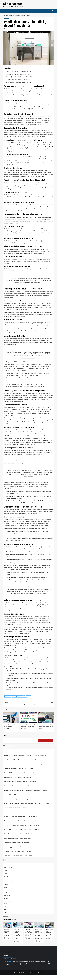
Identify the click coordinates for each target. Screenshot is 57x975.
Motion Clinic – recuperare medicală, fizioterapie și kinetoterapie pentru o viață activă (25, 755)
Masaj (5, 887)
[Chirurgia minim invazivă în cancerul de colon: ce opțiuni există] (46, 717)
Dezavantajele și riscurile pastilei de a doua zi (18, 79)
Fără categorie (7, 879)
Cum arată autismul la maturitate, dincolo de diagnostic (17, 777)
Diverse (6, 876)
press (6, 937)
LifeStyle (6, 884)
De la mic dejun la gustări (10, 794)
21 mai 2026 (38, 941)
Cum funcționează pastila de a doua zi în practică (19, 77)
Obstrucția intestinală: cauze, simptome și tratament (9, 726)
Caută (5, 735)
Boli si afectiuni (8, 867)
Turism (5, 912)
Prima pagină (5, 15)
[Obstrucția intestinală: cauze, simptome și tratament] (11, 717)
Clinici (5, 870)
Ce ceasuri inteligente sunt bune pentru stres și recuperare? (19, 772)
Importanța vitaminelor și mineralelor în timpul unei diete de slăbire (20, 816)
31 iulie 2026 (11, 730)
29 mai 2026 (28, 730)
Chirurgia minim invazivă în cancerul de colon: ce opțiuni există (46, 726)
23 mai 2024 (14, 28)
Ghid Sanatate (6, 952)
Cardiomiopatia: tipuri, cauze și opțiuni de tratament (16, 842)
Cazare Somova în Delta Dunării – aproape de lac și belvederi (18, 855)
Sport (5, 903)
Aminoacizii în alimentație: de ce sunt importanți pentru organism (20, 781)
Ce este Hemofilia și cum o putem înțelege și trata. (17, 695)
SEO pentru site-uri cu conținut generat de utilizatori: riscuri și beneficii (21, 829)
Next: (41, 703)
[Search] (52, 11)
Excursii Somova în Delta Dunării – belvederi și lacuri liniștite (18, 851)
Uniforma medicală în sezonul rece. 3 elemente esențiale (17, 838)
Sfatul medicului (8, 901)
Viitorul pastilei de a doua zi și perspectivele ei (18, 82)
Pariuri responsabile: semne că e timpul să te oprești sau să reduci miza (21, 820)
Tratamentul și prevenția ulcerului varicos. (15, 697)
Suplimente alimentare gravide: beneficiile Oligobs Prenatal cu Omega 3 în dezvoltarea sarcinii (27, 803)
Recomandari (6, 18)
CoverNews (33, 972)
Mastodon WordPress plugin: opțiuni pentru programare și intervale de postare (23, 799)
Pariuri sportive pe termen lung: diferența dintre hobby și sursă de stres (21, 825)
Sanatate (6, 898)
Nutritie (6, 892)
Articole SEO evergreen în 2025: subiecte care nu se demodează (19, 812)
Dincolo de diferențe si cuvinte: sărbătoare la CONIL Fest (18, 833)
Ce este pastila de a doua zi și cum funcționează (18, 71)
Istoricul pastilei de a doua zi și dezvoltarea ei (18, 74)
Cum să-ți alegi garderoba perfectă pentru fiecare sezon (17, 847)
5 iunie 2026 (17, 941)
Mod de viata (7, 890)
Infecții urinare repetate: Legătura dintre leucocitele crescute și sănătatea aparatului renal (26, 764)
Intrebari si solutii (8, 881)
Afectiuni (6, 865)
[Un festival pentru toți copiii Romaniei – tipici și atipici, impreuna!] (28, 717)
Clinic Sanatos (13, 3)
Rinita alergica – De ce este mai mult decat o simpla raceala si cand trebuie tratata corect (25, 790)
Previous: (15, 703)
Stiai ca (6, 906)
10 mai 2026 (45, 730)
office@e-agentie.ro (8, 957)
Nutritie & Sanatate (8, 951)
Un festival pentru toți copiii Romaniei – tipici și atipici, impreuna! (28, 726)
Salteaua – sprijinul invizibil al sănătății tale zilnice (16, 807)
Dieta (5, 873)
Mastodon (5, 916)
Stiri (5, 909)
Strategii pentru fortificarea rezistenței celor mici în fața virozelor (20, 785)
